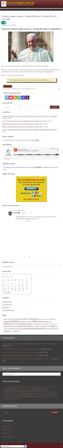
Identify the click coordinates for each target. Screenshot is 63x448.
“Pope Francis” (49, 72)
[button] (4, 22)
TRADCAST (6, 307)
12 (8, 286)
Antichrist (19, 319)
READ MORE (8, 86)
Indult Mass (15, 324)
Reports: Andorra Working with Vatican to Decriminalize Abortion (20, 127)
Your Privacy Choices (16, 446)
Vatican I (11, 331)
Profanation (15, 328)
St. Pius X (47, 328)
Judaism (47, 324)
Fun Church (29, 321)
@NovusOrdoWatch (28, 210)
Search (54, 107)
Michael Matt (14, 326)
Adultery (6, 319)
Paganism (48, 326)
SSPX (42, 328)
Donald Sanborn (52, 319)
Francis (15, 321)
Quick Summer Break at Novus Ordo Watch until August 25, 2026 (20, 124)
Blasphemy (34, 319)
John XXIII (43, 324)
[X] (27, 97)
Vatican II (16, 331)
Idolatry (50, 321)
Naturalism (20, 326)
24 (26, 288)
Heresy (36, 321)
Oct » (9, 292)
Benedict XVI (26, 319)
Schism (26, 328)
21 (15, 288)
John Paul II (37, 324)
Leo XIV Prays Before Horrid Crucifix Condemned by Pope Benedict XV (22, 121)
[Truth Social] (23, 97)
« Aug (5, 292)
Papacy (53, 326)
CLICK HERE (35, 140)
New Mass (27, 326)
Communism (46, 319)
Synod (50, 328)
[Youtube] (11, 97)
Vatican (6, 331)
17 (26, 286)
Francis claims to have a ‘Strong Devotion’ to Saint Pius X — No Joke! (30, 17)
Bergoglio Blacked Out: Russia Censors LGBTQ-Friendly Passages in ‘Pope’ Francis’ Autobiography (29, 116)
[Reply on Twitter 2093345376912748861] (16, 228)
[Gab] (19, 97)
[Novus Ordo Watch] (29, 3)
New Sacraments (35, 326)
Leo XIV (55, 324)
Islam (33, 324)
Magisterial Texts (7, 302)
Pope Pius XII (8, 328)
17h (36, 210)
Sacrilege (21, 328)
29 (19, 290)
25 (4, 290)
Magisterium (7, 326)
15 (19, 286)
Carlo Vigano (41, 319)
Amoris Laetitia (12, 319)
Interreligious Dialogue (25, 324)
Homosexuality (44, 321)
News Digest (42, 326)
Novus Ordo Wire (7, 304)
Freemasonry (22, 321)
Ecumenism (8, 321)
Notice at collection (5, 446)
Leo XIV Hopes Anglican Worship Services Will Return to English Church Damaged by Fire (27, 129)
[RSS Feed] (15, 97)
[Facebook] (7, 97)
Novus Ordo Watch (17, 211)
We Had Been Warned (8, 310)
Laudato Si (51, 324)
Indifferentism (8, 324)
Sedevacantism (35, 328)
